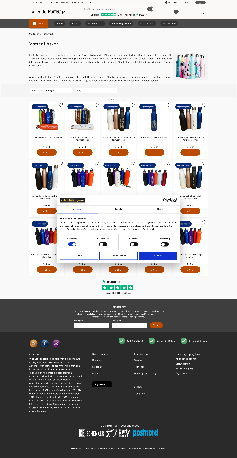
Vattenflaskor (49, 34)
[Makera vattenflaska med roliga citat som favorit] (168, 105)
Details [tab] (118, 209)
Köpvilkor (139, 366)
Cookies (138, 387)
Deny (79, 256)
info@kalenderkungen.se (155, 448)
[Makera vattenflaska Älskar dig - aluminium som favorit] (204, 222)
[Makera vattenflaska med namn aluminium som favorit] (60, 105)
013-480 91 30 (132, 448)
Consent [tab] (77, 209)
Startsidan (34, 34)
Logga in (200, 2)
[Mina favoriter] (176, 12)
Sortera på (43, 90)
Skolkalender (147, 23)
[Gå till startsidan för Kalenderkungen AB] (48, 12)
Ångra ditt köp (101, 384)
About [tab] (160, 209)
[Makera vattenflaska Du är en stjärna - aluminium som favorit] (96, 164)
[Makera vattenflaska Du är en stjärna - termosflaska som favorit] (60, 164)
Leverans (97, 366)
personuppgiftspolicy (136, 317)
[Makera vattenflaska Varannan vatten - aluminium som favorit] (132, 164)
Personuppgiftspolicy (145, 373)
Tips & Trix (139, 393)
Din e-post (116, 321)
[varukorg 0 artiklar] (202, 12)
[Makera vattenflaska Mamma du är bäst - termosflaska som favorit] (132, 105)
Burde (60, 23)
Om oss (138, 360)
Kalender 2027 (95, 23)
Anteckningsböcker (121, 23)
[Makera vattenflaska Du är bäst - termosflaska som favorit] (204, 164)
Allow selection (118, 256)
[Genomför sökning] (149, 9)
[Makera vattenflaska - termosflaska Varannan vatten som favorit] (204, 105)
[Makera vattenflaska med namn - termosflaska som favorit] (96, 105)
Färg (79, 90)
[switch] (103, 244)
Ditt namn (78, 321)
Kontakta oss (99, 360)
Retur (95, 373)
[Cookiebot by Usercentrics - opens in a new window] (165, 200)
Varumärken (169, 23)
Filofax (75, 23)
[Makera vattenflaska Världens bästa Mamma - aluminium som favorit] (168, 164)
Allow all (158, 256)
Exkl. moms (184, 2)
